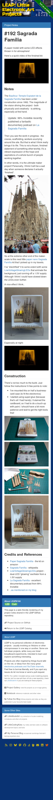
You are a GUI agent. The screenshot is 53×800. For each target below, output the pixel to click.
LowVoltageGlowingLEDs (17, 270)
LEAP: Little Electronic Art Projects (18, 5)
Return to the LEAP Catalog (19, 628)
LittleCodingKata (25, 726)
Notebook (23, 693)
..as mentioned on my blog (23, 590)
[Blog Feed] (6, 745)
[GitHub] (25, 745)
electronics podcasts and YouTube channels (24, 666)
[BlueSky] (15, 745)
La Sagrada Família (23, 126)
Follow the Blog (25, 700)
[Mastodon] (20, 745)
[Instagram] (11, 745)
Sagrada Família (18, 567)
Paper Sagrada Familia (21, 561)
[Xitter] (47, 745)
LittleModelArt (12, 680)
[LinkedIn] (42, 745)
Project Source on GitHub (18, 622)
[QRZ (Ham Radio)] (33, 745)
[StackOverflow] (29, 745)
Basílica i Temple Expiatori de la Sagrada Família (22, 97)
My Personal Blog (25, 734)
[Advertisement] (26, 773)
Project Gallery (26, 687)
